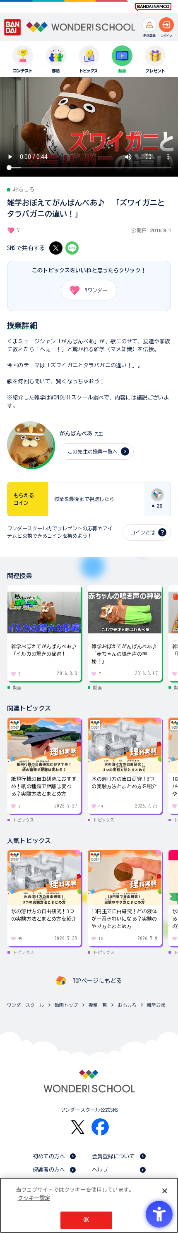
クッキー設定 (34, 1198)
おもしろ (127, 1005)
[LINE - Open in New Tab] (72, 248)
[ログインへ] (166, 24)
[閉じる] (165, 1191)
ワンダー (96, 290)
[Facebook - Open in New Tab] (100, 1127)
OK (86, 1220)
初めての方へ (49, 1156)
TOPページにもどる (97, 981)
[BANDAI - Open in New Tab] (12, 27)
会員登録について (113, 1156)
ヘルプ (100, 1169)
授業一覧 (98, 1005)
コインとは (142, 532)
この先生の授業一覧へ (92, 451)
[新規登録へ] (149, 24)
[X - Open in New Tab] (56, 248)
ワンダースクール (25, 1005)
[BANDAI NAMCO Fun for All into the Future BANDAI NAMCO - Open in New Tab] (153, 7)
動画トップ (66, 1005)
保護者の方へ (49, 1169)
